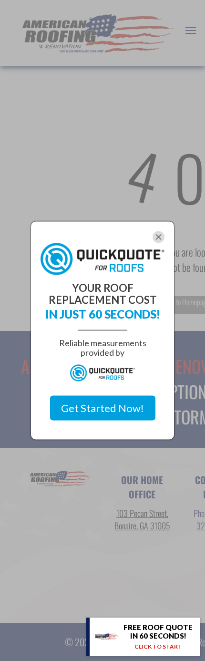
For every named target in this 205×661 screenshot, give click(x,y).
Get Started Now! (102, 408)
